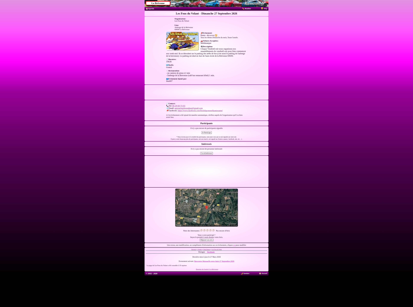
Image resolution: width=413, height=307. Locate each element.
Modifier (246, 9)
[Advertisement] (206, 92)
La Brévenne (158, 3)
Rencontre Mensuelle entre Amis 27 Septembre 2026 (214, 261)
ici (234, 245)
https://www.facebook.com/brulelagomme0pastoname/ (200, 110)
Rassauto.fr (255, 3)
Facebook (211, 252)
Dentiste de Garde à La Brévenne (207, 269)
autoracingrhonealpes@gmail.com (189, 108)
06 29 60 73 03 (178, 106)
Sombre (246, 273)
